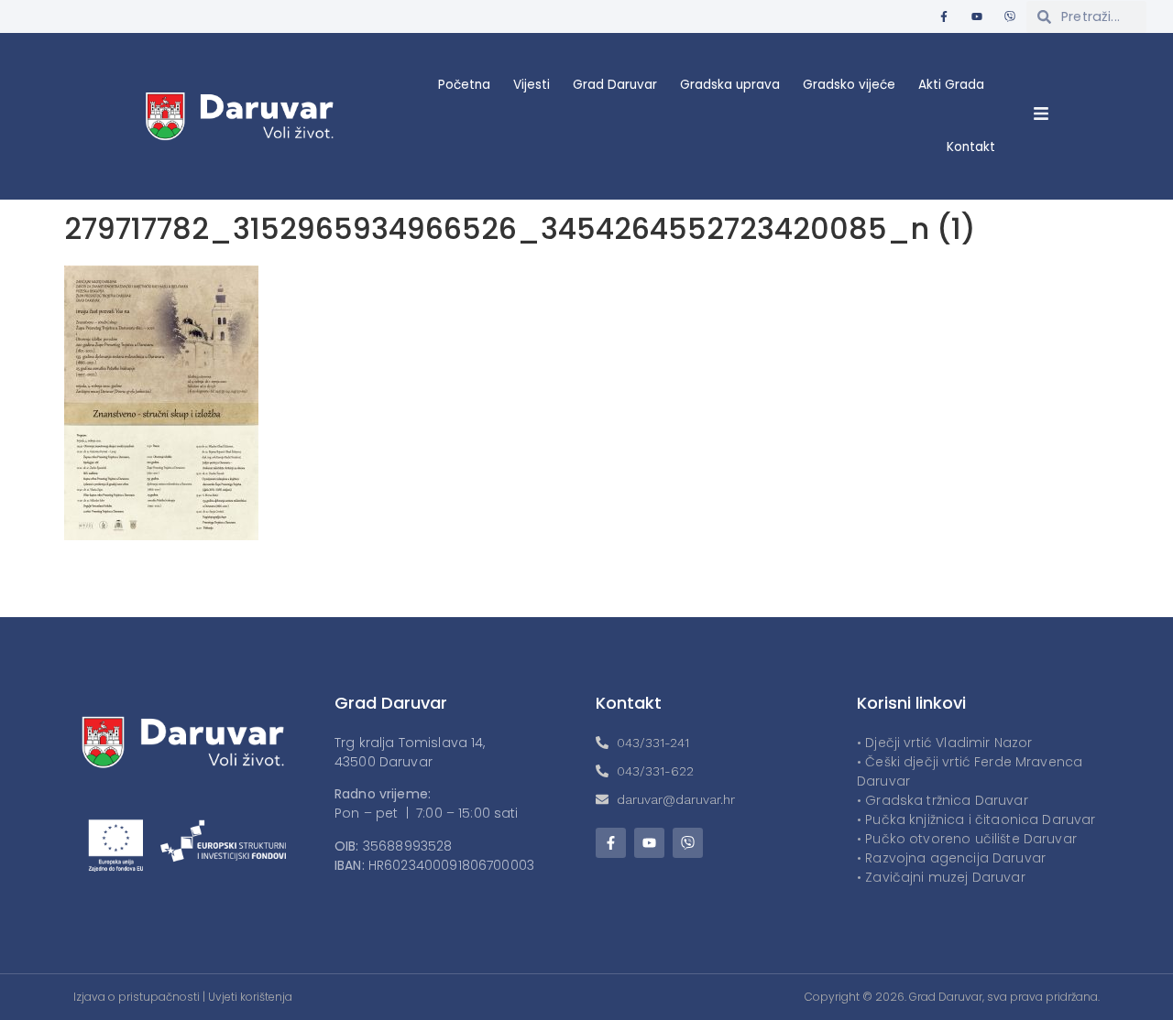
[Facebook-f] (943, 16)
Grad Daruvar (615, 84)
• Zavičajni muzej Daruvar (941, 877)
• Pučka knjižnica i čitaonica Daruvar (976, 819)
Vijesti (531, 84)
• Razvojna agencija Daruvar (951, 858)
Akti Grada (951, 84)
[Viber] (1009, 16)
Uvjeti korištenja (250, 996)
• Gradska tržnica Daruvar (942, 800)
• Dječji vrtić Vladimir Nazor (944, 742)
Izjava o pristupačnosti (136, 996)
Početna (464, 84)
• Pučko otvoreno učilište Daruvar (967, 839)
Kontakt (971, 147)
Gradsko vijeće (849, 84)
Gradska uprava (730, 84)
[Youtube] (976, 16)
